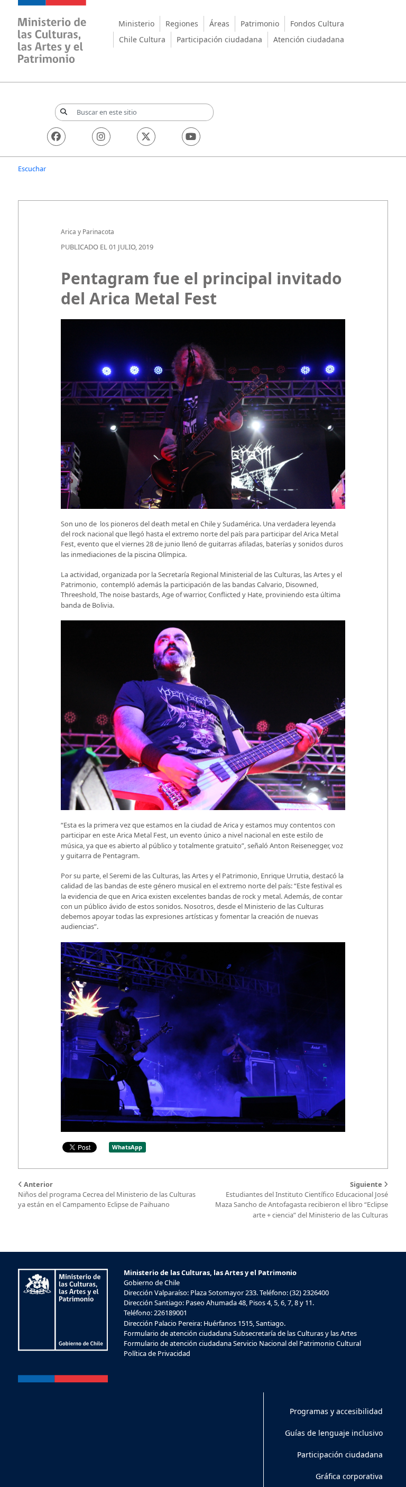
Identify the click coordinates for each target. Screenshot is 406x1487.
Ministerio (136, 23)
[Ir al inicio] (52, 33)
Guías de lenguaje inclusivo (334, 1433)
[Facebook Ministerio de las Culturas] (56, 136)
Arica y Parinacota (87, 231)
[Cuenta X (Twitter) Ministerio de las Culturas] (146, 136)
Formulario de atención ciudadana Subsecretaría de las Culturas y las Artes (240, 1333)
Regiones (181, 23)
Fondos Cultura (317, 23)
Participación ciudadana (219, 39)
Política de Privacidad (157, 1353)
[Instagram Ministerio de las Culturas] (101, 136)
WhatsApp (127, 1147)
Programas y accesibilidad (336, 1411)
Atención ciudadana (308, 39)
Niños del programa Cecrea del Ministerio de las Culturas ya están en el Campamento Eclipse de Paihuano (107, 1194)
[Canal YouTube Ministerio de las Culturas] (191, 136)
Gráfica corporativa (349, 1476)
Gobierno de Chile (152, 1282)
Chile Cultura (142, 39)
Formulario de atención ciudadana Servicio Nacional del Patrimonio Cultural (242, 1343)
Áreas (219, 23)
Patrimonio (260, 23)
